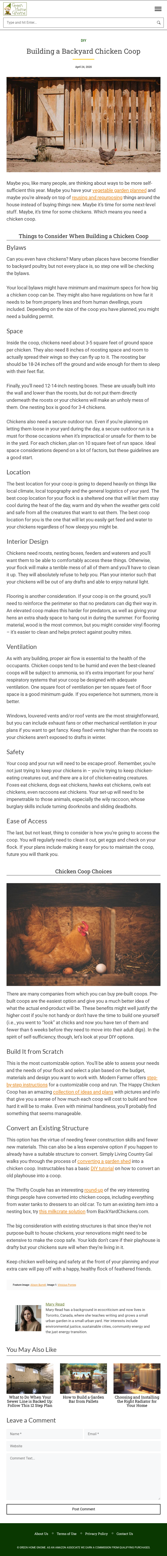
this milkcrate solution (62, 1211)
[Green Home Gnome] (15, 9)
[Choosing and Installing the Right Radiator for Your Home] (137, 1392)
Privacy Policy (96, 1533)
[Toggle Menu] (158, 9)
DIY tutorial (102, 1168)
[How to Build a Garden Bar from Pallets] (83, 1392)
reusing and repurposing (97, 197)
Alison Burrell (38, 1284)
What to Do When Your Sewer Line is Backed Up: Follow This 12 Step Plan (30, 1401)
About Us (41, 1533)
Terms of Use (67, 1533)
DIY (83, 40)
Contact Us (125, 1533)
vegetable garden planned (119, 190)
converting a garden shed (104, 1161)
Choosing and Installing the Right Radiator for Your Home (137, 1401)
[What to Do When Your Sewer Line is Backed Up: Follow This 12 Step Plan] (30, 1392)
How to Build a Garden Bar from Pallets (83, 1399)
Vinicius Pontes (67, 1284)
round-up (93, 1190)
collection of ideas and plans (83, 1092)
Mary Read (55, 1304)
